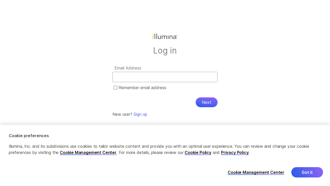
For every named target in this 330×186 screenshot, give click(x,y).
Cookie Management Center (88, 152)
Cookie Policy (198, 152)
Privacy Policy (235, 152)
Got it (307, 172)
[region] (165, 155)
